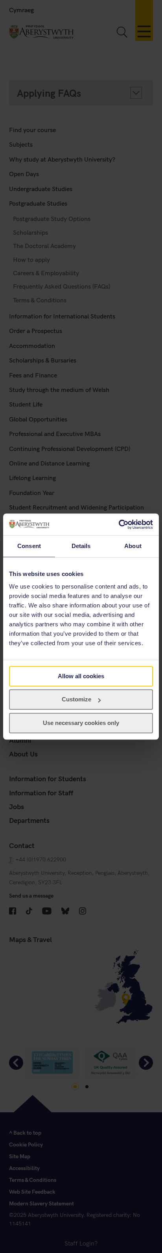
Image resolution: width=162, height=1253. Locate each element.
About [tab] (133, 546)
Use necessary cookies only (81, 722)
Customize (76, 699)
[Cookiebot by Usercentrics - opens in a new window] (118, 524)
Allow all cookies (81, 676)
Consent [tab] (29, 546)
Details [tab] (81, 546)
